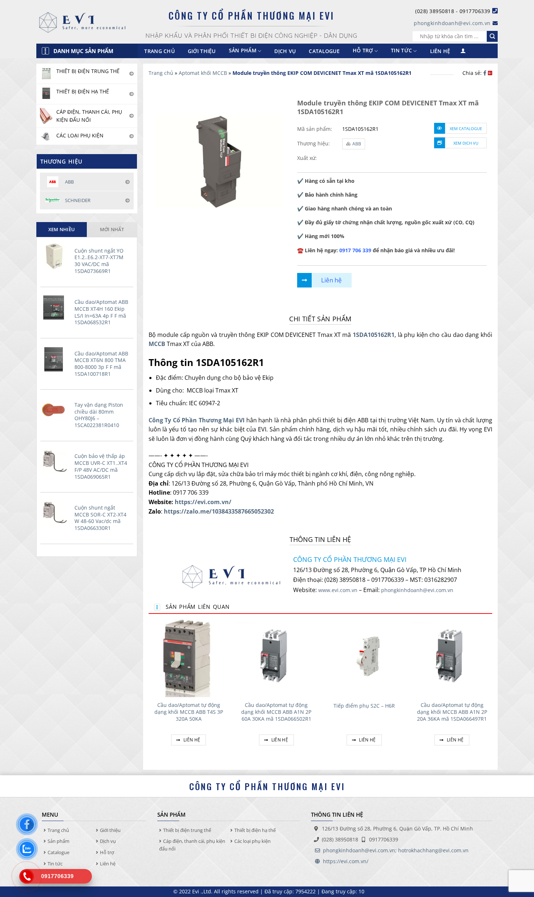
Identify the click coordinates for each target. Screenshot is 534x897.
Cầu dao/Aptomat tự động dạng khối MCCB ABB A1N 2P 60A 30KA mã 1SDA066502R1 (276, 712)
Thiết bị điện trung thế (187, 830)
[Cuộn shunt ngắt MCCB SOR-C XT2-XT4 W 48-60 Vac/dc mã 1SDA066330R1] (55, 513)
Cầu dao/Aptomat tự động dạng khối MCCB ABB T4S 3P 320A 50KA (188, 712)
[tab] (61, 229)
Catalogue (324, 51)
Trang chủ (159, 51)
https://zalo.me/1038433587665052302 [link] (219, 511)
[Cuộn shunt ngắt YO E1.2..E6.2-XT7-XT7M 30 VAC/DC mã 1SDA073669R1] (55, 256)
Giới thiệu (202, 51)
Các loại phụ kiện (252, 841)
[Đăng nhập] (463, 51)
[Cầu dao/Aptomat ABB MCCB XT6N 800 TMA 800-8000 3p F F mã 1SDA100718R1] (55, 359)
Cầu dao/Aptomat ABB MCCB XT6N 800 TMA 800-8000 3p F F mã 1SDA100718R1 (101, 363)
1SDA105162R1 (374, 335)
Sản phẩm (58, 841)
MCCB (157, 344)
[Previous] (148, 689)
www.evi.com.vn (337, 590)
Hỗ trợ (363, 50)
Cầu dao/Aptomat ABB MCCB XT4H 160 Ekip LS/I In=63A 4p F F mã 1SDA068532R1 (101, 312)
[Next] (491, 689)
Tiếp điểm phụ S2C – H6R (364, 706)
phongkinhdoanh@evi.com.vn (452, 23)
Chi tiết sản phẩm (320, 318)
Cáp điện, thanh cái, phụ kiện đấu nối (192, 845)
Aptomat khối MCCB (203, 72)
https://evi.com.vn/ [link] (203, 502)
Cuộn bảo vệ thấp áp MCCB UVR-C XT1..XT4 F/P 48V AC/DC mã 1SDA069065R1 (100, 466)
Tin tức (401, 50)
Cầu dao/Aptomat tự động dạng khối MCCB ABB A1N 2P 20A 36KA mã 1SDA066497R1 (452, 712)
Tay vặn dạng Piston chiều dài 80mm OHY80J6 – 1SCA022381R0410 (98, 415)
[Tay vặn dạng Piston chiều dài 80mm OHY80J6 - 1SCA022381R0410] (55, 410)
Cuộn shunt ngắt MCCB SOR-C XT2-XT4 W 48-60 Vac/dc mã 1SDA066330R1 (100, 517)
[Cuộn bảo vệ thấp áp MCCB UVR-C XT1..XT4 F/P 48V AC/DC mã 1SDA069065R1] (55, 461)
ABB (356, 144)
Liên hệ (440, 51)
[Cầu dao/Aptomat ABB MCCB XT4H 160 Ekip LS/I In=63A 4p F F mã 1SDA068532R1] (55, 307)
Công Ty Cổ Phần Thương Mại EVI (197, 420)
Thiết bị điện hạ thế (255, 830)
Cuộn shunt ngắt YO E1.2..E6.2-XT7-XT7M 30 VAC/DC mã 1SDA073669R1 (99, 261)
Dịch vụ (285, 51)
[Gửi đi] (492, 36)
